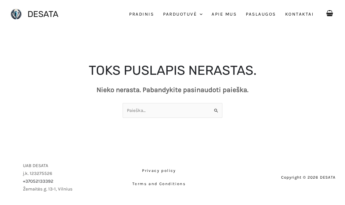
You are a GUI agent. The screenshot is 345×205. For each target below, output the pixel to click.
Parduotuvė (180, 14)
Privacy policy (159, 170)
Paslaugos (261, 14)
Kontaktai (299, 14)
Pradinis (141, 14)
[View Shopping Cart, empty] (330, 12)
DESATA (42, 14)
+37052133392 (38, 181)
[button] (199, 14)
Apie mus (224, 14)
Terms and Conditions (159, 183)
